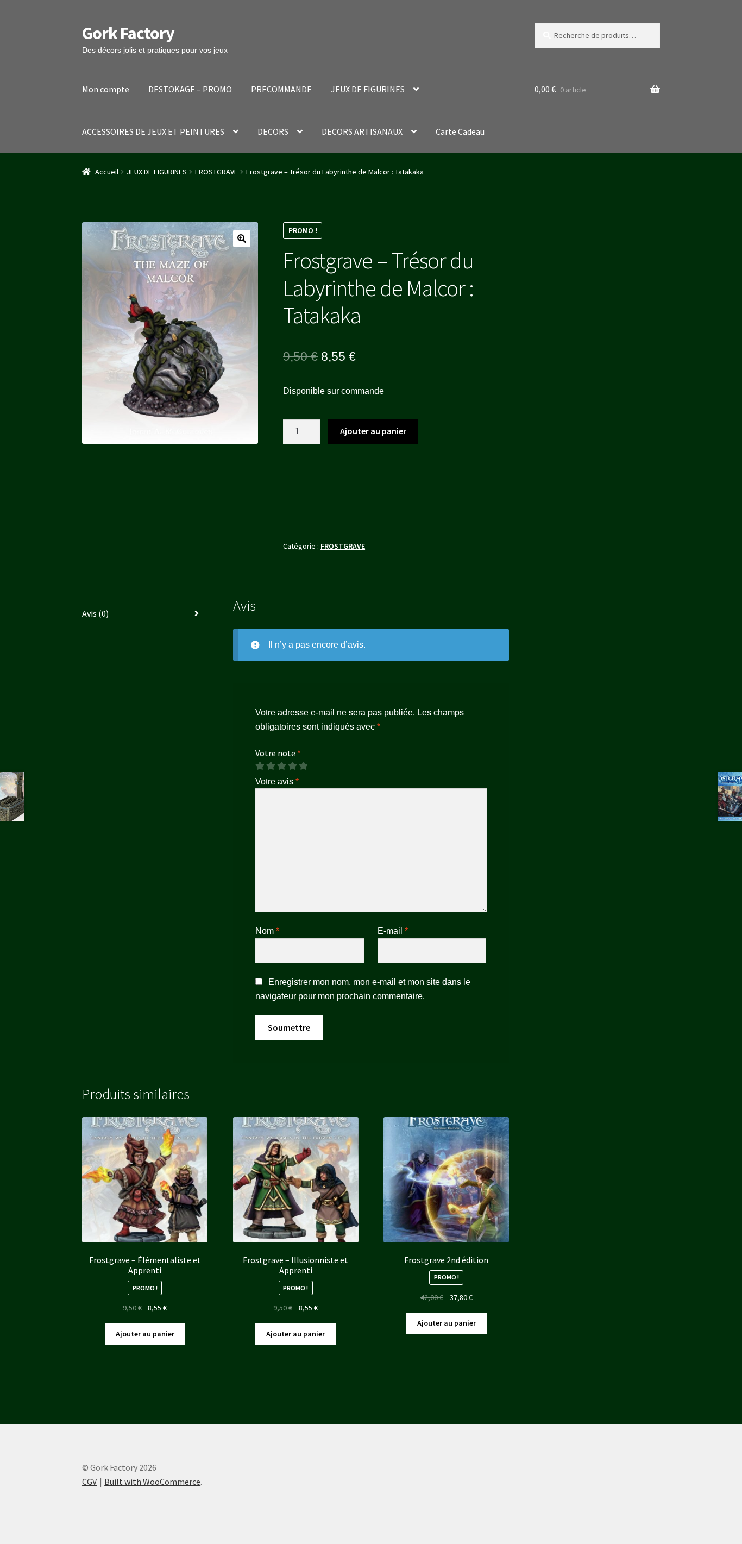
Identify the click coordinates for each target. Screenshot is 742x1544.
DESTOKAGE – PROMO (190, 89)
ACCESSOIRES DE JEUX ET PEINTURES (153, 131)
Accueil (106, 172)
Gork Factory (128, 33)
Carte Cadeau (460, 131)
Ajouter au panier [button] (145, 1334)
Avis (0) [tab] (95, 613)
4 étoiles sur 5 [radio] (292, 766)
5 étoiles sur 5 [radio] (303, 766)
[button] (241, 238)
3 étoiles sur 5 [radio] (281, 766)
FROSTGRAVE (216, 172)
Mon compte (105, 89)
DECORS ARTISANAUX (362, 131)
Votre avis (277, 781)
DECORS (272, 131)
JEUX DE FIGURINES (368, 89)
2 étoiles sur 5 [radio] (270, 766)
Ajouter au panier (373, 430)
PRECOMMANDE (281, 89)
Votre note (278, 753)
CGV (89, 1481)
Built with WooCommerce (152, 1481)
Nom (267, 931)
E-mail (393, 931)
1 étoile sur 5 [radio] (259, 766)
